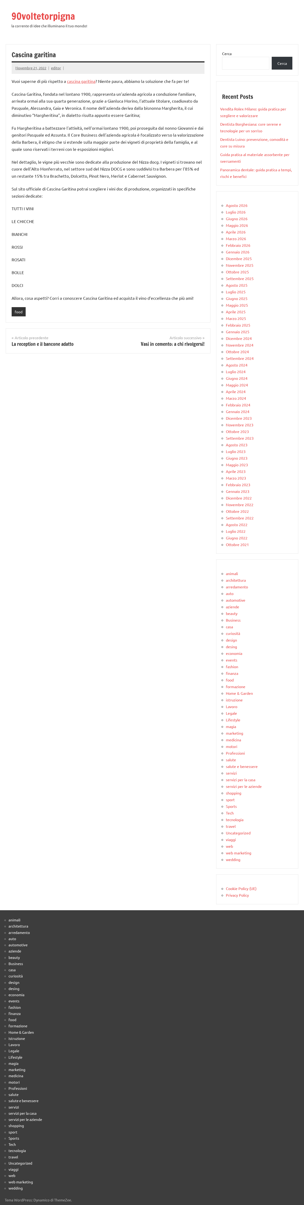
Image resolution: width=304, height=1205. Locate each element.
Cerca (227, 53)
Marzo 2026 (236, 238)
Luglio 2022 (236, 531)
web (229, 846)
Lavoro (231, 706)
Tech (230, 812)
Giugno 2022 (236, 537)
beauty (232, 613)
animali (232, 573)
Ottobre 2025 (237, 271)
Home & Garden (239, 693)
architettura (236, 580)
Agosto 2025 (236, 285)
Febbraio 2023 (238, 484)
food (19, 312)
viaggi (231, 839)
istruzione (234, 699)
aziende (232, 606)
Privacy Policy (237, 895)
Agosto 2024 (236, 364)
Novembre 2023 (239, 424)
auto (229, 593)
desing (231, 646)
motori (231, 746)
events (231, 659)
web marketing (238, 852)
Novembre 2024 (239, 345)
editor (56, 68)
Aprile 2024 (236, 391)
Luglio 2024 (236, 371)
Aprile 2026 (236, 231)
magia (231, 726)
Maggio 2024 (237, 384)
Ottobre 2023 (237, 431)
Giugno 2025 (236, 298)
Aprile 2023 (236, 471)
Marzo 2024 (236, 398)
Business (233, 620)
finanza (232, 673)
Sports (231, 806)
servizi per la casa (240, 779)
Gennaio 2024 (237, 411)
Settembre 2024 (240, 358)
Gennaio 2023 (237, 491)
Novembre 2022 (239, 504)
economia (234, 653)
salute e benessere (242, 766)
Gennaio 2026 (237, 251)
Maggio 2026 (237, 225)
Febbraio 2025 (238, 325)
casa (229, 626)
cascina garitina (81, 81)
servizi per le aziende (244, 786)
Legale (231, 713)
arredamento (237, 586)
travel (231, 826)
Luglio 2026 (236, 212)
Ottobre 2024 (237, 351)
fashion (232, 666)
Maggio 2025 (237, 305)
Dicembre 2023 (239, 418)
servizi (231, 773)
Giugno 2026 (236, 218)
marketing (234, 733)
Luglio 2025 (236, 291)
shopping (233, 793)
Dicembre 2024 (239, 338)
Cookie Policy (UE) (241, 888)
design (231, 640)
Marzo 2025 (236, 318)
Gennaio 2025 (237, 331)
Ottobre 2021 (237, 544)
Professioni (235, 753)
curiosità (233, 633)
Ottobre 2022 (237, 511)
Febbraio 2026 (238, 245)
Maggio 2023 (237, 464)
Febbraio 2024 (238, 404)
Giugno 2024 (236, 378)
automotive (235, 600)
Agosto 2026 (236, 205)
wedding (233, 859)
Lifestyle (233, 719)
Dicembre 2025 (239, 258)
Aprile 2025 (236, 311)
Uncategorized (238, 832)
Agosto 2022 (236, 524)
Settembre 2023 (240, 438)
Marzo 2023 (236, 478)
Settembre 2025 (240, 278)
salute (231, 759)
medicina (233, 739)
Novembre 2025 (239, 265)
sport (230, 799)
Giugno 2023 (236, 458)
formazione (235, 686)
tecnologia (234, 819)
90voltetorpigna (43, 16)
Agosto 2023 (236, 444)
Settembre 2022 (240, 517)
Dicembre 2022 (239, 497)
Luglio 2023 (236, 451)
